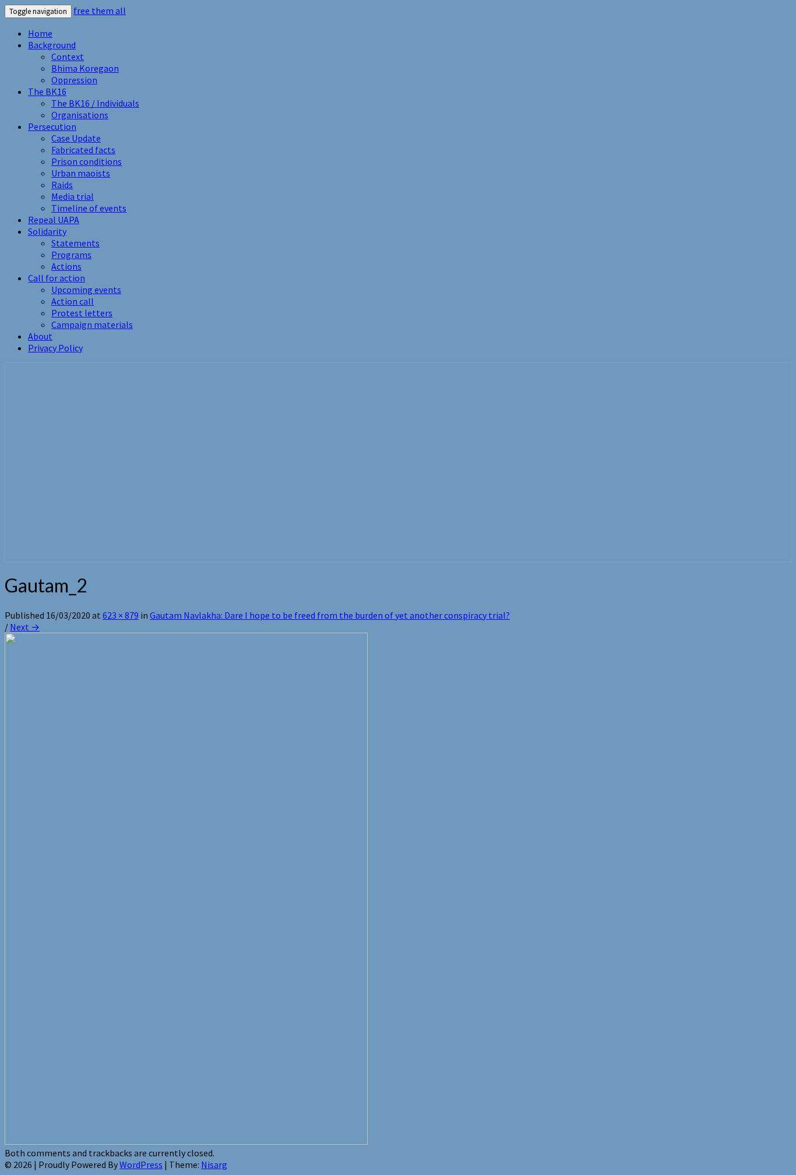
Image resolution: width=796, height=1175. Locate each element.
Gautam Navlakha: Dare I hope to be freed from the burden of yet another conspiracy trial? (330, 615)
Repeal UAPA (53, 219)
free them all (99, 10)
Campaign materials (92, 324)
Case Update (76, 138)
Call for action (56, 278)
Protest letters (81, 313)
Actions (66, 266)
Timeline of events (88, 208)
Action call (72, 301)
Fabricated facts (83, 150)
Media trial (72, 196)
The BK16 (47, 91)
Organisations (79, 115)
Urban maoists (80, 173)
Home (40, 33)
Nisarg (214, 1164)
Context (67, 56)
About (40, 336)
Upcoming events (86, 289)
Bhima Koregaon (85, 68)
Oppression (74, 80)
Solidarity (47, 231)
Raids (62, 184)
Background (52, 45)
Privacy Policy (55, 348)
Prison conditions (86, 161)
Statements (75, 243)
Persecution (52, 126)
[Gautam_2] (186, 1141)
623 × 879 (121, 615)
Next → (25, 627)
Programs (71, 254)
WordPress (141, 1164)
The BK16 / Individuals (95, 103)
